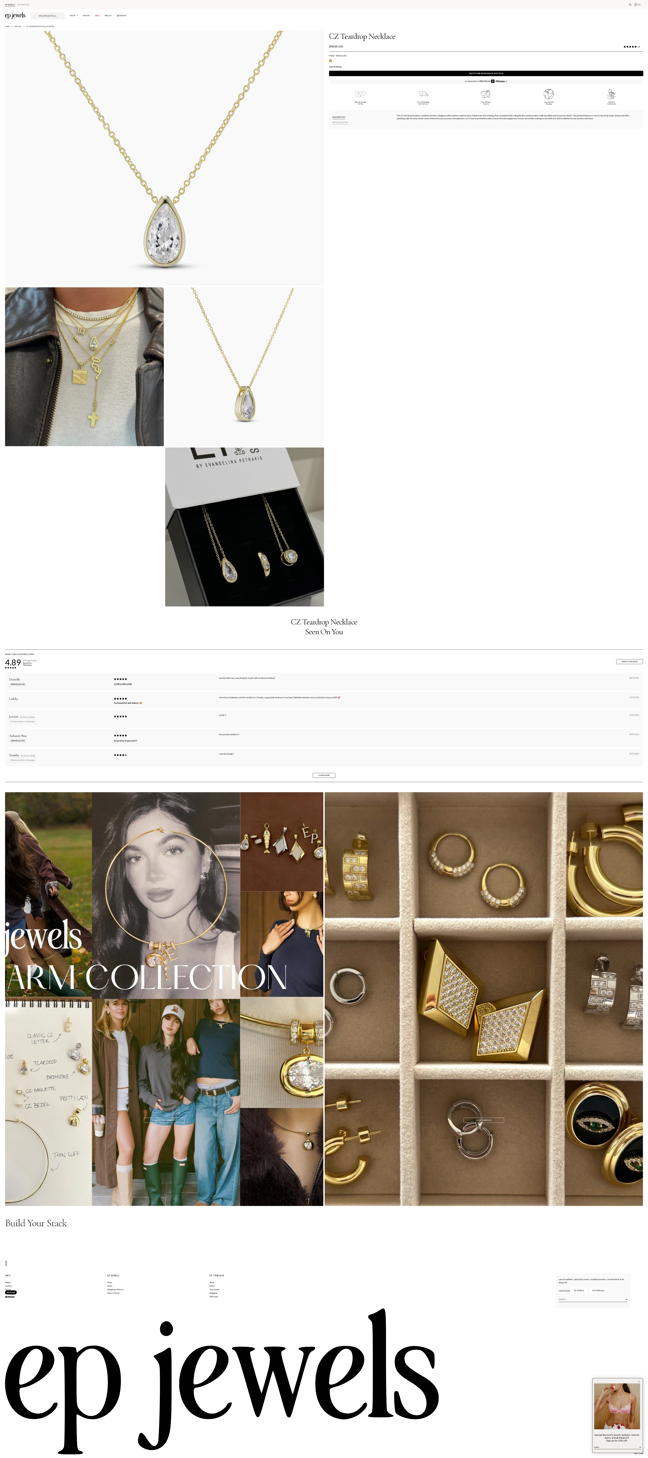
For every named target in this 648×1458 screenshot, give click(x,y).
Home (7, 26)
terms (8, 1289)
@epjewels (6, 1266)
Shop (212, 1282)
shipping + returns (115, 1289)
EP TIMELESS (23, 4)
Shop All (18, 26)
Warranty (214, 1296)
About (7, 1282)
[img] (120, 679)
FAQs (109, 1286)
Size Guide (214, 1289)
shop (109, 1282)
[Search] (630, 4)
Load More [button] (324, 775)
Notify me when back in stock (486, 73)
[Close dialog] (639, 1381)
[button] (630, 46)
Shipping (213, 1293)
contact (8, 1286)
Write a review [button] (629, 661)
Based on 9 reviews (27, 664)
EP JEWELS (10, 4)
